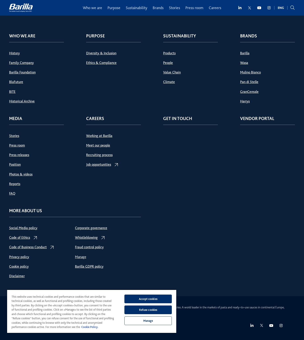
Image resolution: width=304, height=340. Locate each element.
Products (169, 53)
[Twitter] (249, 8)
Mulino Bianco (250, 72)
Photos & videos (20, 174)
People (168, 63)
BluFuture (16, 82)
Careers (215, 8)
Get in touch (177, 118)
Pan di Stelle (249, 82)
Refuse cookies (148, 309)
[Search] (292, 8)
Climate (169, 82)
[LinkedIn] (240, 7)
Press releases (19, 155)
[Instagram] (269, 7)
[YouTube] (259, 7)
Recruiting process (99, 155)
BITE (12, 92)
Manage (80, 257)
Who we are (92, 8)
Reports (14, 184)
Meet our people (98, 145)
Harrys (245, 101)
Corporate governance (91, 228)
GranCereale (249, 92)
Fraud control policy (89, 247)
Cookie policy (19, 267)
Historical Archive (22, 101)
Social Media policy (23, 228)
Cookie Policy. (89, 327)
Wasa (244, 63)
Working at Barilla (99, 136)
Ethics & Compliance (101, 63)
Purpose (113, 8)
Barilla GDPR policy (89, 267)
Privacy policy (19, 257)
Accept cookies (148, 299)
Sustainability (136, 8)
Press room (194, 8)
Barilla (244, 53)
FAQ (12, 193)
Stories (174, 8)
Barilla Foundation (22, 72)
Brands (158, 8)
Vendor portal (257, 118)
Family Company (21, 63)
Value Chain (172, 72)
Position (15, 165)
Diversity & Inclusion (101, 53)
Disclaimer (17, 276)
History (14, 53)
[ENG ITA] (281, 8)
